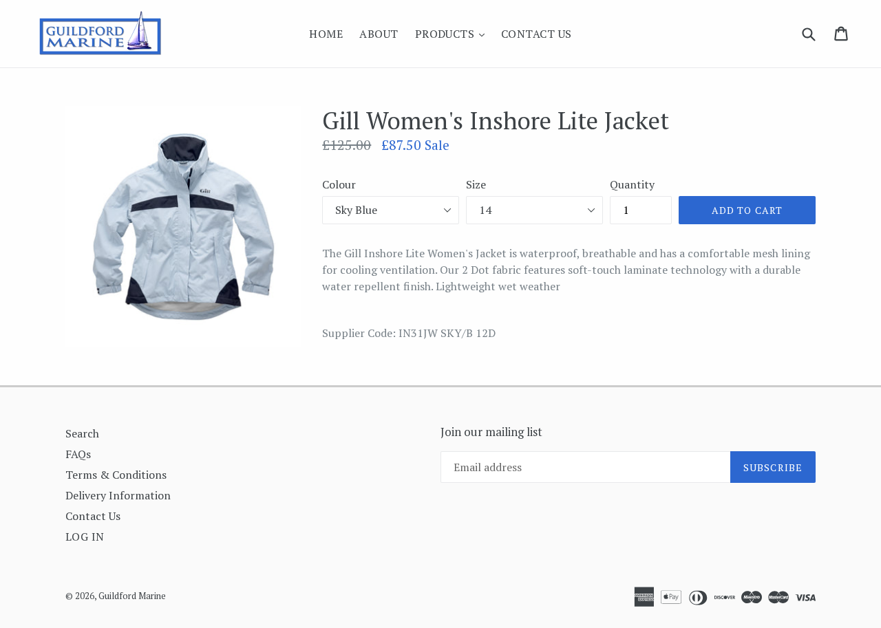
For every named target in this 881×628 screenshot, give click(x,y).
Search (82, 433)
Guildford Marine (132, 595)
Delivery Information (118, 495)
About (378, 33)
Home (326, 33)
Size (476, 184)
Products (453, 33)
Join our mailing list (491, 432)
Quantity (632, 184)
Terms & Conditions (116, 474)
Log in (85, 536)
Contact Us (536, 33)
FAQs (78, 454)
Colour (339, 184)
